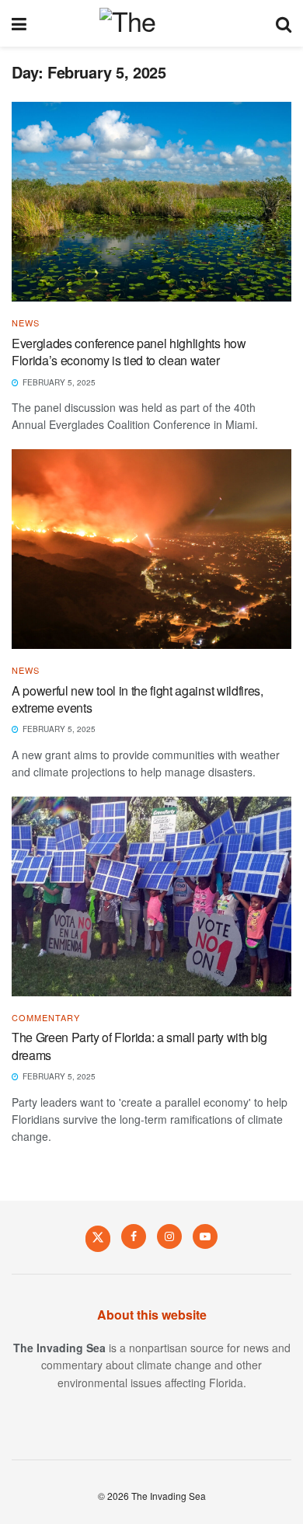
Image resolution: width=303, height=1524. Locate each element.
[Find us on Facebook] (133, 1236)
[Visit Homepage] (151, 23)
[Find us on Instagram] (169, 1236)
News (26, 323)
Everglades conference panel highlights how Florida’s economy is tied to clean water (129, 351)
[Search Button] (283, 23)
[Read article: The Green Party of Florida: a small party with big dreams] (151, 896)
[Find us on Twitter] (97, 1238)
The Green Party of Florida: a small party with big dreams (139, 1045)
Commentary (46, 1017)
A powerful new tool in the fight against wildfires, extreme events (137, 699)
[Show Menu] (19, 23)
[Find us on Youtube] (205, 1236)
